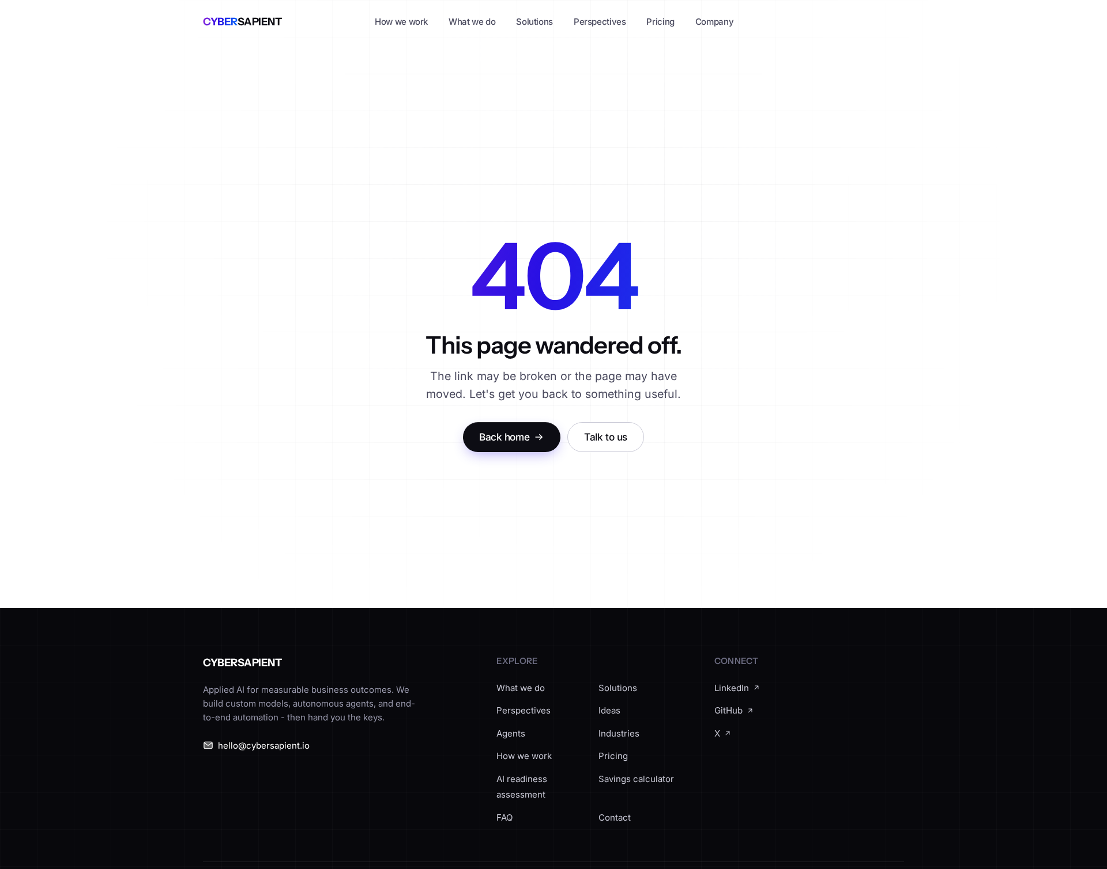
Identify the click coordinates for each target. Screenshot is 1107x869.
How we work (401, 21)
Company (714, 21)
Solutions (534, 21)
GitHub (728, 710)
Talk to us (605, 437)
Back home (504, 437)
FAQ (504, 817)
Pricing (660, 21)
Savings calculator (636, 778)
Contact (614, 817)
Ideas (609, 710)
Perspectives (600, 21)
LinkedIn (731, 687)
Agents (510, 733)
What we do (472, 21)
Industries (618, 733)
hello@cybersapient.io (264, 745)
